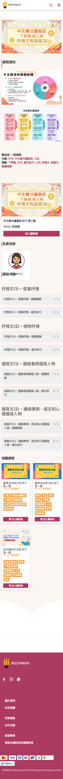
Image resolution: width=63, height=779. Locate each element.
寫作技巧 (29, 162)
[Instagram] (11, 679)
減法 (51, 495)
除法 (38, 499)
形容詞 (7, 575)
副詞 (15, 566)
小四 (36, 158)
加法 (44, 495)
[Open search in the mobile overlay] (45, 5)
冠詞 (6, 561)
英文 (6, 579)
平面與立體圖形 (18, 495)
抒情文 (46, 162)
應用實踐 (15, 504)
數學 (23, 504)
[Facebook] (4, 679)
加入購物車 (31, 233)
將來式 (14, 561)
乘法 (38, 495)
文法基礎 (17, 575)
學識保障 (17, 499)
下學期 (12, 162)
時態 (21, 561)
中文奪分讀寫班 (24, 158)
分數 (6, 495)
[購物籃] (50, 5)
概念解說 (8, 508)
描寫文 (55, 162)
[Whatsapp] (18, 679)
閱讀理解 (7, 166)
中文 (10, 158)
